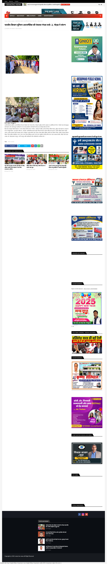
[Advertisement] (37, 43)
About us (11, 1)
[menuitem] (7, 16)
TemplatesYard (16, 561)
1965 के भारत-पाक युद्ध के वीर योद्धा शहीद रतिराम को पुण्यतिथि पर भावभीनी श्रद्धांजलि (43, 4)
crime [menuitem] (39, 15)
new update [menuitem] (20, 15)
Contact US (99, 561)
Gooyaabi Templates (32, 561)
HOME (88, 561)
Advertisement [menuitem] (48, 15)
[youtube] (86, 516)
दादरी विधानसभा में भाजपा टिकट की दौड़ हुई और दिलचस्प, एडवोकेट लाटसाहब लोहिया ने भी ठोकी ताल (57, 549)
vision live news (19, 558)
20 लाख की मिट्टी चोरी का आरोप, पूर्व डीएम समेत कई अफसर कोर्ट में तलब (56, 534)
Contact (16, 1)
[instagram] (83, 516)
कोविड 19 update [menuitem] (31, 15)
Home (6, 1)
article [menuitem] (12, 15)
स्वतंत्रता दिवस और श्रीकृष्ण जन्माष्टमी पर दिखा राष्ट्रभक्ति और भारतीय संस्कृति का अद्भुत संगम (57, 527)
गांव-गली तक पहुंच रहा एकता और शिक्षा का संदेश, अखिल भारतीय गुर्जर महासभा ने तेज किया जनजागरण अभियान (15, 167)
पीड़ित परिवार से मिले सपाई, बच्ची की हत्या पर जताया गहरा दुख (36, 166)
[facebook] (79, 516)
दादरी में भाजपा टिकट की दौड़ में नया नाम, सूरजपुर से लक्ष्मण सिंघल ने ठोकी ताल (57, 542)
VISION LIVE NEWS (10, 28)
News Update (11, 21)
